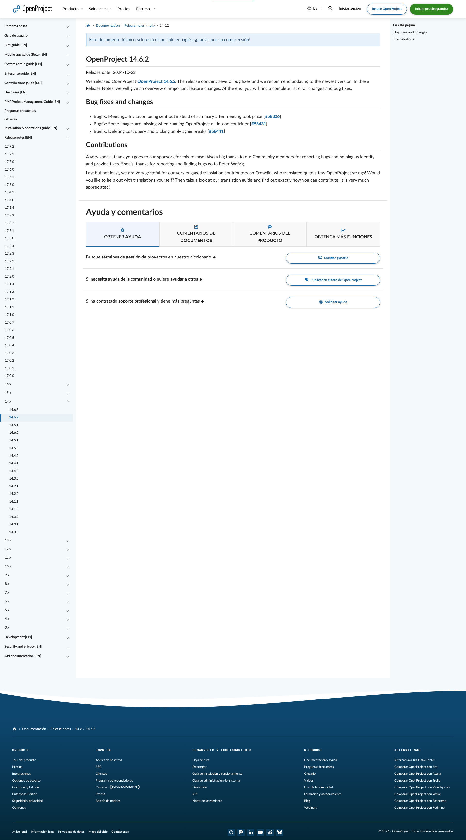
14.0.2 (13, 517)
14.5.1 (13, 440)
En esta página (404, 25)
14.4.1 (13, 463)
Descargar (199, 766)
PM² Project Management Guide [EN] (32, 102)
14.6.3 (13, 410)
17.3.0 (9, 238)
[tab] (122, 234)
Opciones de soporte (26, 780)
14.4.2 (13, 455)
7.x (7, 592)
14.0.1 (13, 524)
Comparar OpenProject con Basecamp (420, 800)
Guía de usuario (16, 35)
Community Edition (25, 787)
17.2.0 (9, 276)
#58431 (258, 124)
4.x (7, 619)
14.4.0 (13, 471)
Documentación (108, 25)
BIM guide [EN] (15, 45)
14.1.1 (13, 501)
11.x (8, 557)
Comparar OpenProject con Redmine (419, 807)
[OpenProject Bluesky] (279, 832)
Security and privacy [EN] (23, 646)
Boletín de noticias (108, 800)
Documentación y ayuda (320, 760)
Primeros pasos (15, 26)
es (315, 8)
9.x (7, 575)
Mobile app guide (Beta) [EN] (25, 54)
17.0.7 (9, 322)
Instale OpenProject (387, 9)
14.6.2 (13, 417)
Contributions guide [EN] (23, 83)
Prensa (100, 794)
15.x (8, 393)
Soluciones (98, 9)
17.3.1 (9, 231)
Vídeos (309, 780)
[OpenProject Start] (32, 9)
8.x (7, 584)
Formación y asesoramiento (322, 794)
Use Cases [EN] (15, 92)
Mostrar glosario (335, 258)
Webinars (310, 807)
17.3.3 (9, 215)
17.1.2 (9, 299)
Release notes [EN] (18, 137)
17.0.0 (9, 376)
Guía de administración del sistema (216, 780)
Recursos (144, 9)
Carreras (102, 787)
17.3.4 (9, 207)
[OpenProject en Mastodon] (241, 832)
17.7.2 (9, 146)
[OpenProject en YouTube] (260, 832)
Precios (17, 766)
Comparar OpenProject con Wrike (417, 794)
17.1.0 (9, 314)
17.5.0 (9, 185)
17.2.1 (9, 269)
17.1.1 (9, 307)
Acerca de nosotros (109, 760)
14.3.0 (13, 478)
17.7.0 (9, 162)
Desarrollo (199, 787)
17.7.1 (9, 154)
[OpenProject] (89, 25)
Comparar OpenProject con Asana (417, 773)
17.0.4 (9, 345)
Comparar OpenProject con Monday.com (422, 787)
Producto (71, 9)
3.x (7, 627)
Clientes (101, 773)
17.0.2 (9, 360)
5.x (7, 610)
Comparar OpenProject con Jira (415, 766)
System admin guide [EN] (23, 64)
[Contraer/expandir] (67, 26)
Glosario (10, 119)
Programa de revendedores (114, 780)
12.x (8, 549)
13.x (8, 540)
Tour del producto (24, 760)
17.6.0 (9, 169)
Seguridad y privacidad (27, 800)
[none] (82, 58)
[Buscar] (330, 9)
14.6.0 (13, 432)
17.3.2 (9, 223)
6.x (7, 601)
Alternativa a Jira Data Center (414, 760)
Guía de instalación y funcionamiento (217, 773)
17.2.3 (9, 253)
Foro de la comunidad (318, 787)
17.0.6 (9, 330)
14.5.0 (13, 448)
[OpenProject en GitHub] (231, 832)
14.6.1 (13, 425)
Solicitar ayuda (335, 302)
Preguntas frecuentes (20, 111)
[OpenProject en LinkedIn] (250, 832)
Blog (307, 800)
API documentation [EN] (22, 656)
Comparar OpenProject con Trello (417, 780)
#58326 (272, 117)
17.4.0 (9, 200)
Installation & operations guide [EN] (30, 128)
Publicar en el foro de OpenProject (336, 280)
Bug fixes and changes (410, 32)
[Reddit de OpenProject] (270, 832)
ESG (99, 766)
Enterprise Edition (24, 794)
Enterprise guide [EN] (20, 73)
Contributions (404, 39)
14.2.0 (13, 494)
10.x (8, 566)
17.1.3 (9, 292)
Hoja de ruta (200, 760)
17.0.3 (9, 353)
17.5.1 (9, 177)
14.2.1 (13, 486)
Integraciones (21, 773)
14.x (8, 401)
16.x (8, 384)
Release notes (134, 25)
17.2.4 (9, 246)
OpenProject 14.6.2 (156, 81)
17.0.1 (9, 368)
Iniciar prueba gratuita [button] (431, 9)
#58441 (216, 131)
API (195, 794)
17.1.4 (9, 284)
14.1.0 (13, 509)
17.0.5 (9, 338)
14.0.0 (13, 532)
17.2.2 (9, 261)
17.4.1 (9, 192)
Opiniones (19, 807)
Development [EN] (18, 637)
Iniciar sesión (350, 8)
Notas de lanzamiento (207, 800)
